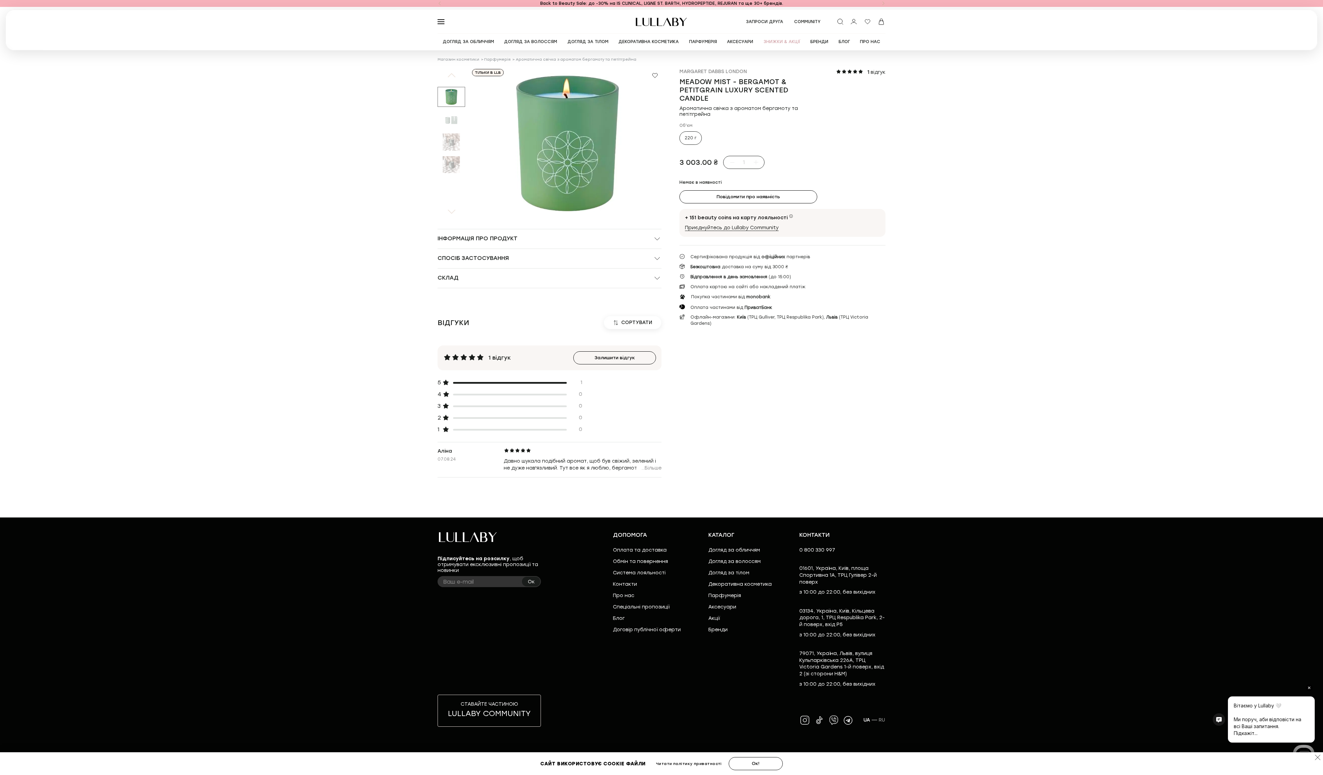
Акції (714, 618)
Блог (619, 618)
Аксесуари (722, 607)
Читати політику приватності (689, 764)
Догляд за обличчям (734, 550)
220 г (691, 137)
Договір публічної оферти (647, 630)
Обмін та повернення (640, 561)
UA (866, 720)
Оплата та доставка (640, 550)
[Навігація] (440, 3)
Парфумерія (497, 59)
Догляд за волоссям (734, 561)
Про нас (623, 595)
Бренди (718, 630)
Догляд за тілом (728, 573)
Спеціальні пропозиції (641, 607)
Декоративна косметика (740, 584)
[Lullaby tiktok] (819, 720)
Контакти (625, 584)
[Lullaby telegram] (848, 720)
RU (882, 720)
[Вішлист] (867, 22)
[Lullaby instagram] (804, 720)
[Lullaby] (661, 22)
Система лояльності (639, 573)
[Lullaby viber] (833, 720)
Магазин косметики (458, 59)
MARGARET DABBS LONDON (713, 71)
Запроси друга (764, 21)
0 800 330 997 (817, 550)
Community (807, 21)
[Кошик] (881, 22)
